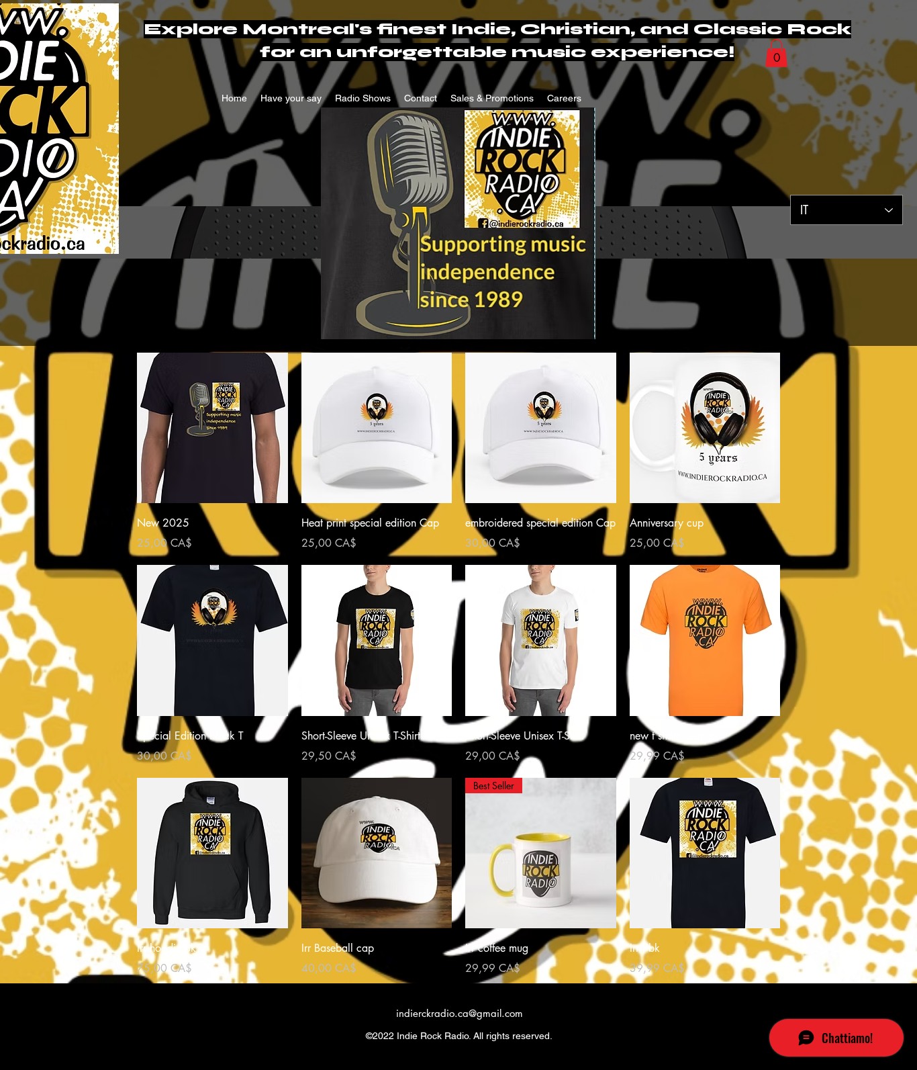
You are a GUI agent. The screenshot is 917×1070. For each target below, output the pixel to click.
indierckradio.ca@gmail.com (459, 1013)
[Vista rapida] (212, 428)
